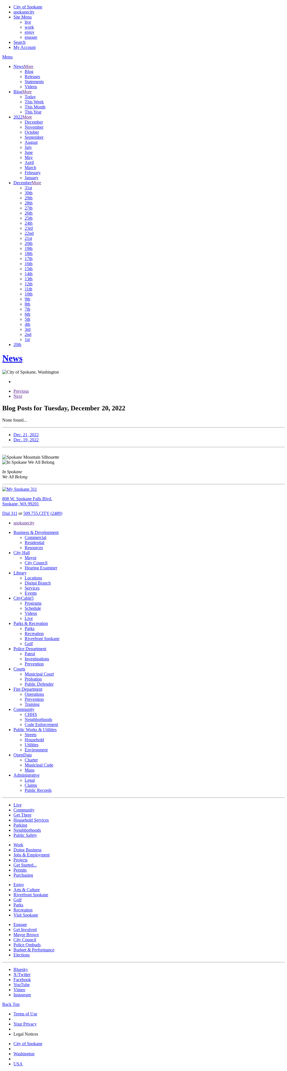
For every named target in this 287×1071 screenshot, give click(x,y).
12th (29, 283)
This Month (35, 106)
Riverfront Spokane (42, 638)
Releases (32, 76)
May (29, 157)
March (30, 167)
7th (27, 309)
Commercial (35, 537)
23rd (29, 228)
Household (34, 739)
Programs (33, 603)
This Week (34, 101)
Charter (31, 760)
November (34, 127)
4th (27, 324)
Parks (29, 628)
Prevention (34, 663)
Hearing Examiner (41, 567)
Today (30, 96)
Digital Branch (38, 583)
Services (32, 588)
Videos (31, 86)
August (31, 142)
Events (31, 593)
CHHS (31, 714)
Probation (33, 679)
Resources (34, 547)
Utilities (31, 744)
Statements (34, 81)
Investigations (37, 658)
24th (29, 223)
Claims (31, 785)
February (33, 172)
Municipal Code (39, 765)
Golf (29, 643)
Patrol (30, 653)
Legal (30, 780)
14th (29, 273)
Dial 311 (9, 513)
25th (29, 218)
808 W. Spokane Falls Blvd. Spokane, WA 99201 (27, 501)
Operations (34, 694)
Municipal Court (39, 674)
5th (27, 319)
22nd (29, 233)
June (29, 152)
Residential (34, 542)
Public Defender (39, 684)
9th (27, 299)
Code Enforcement (41, 724)
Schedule (33, 608)
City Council (36, 562)
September (34, 137)
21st (28, 238)
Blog (29, 71)
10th (29, 294)
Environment (36, 749)
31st (28, 187)
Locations (33, 578)
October (32, 132)
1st (27, 339)
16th (29, 263)
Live (29, 618)
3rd (28, 329)
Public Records (38, 790)
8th (27, 304)
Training (32, 704)
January (31, 177)
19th (29, 248)
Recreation (34, 633)
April (29, 162)
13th (29, 278)
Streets (30, 734)
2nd (28, 334)
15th (29, 268)
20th (29, 243)
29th (29, 197)
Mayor (30, 557)
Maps (29, 770)
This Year (33, 112)
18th (29, 253)
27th (29, 208)
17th (29, 258)
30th (29, 192)
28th (29, 203)
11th (28, 288)
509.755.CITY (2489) (42, 513)
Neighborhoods (38, 719)
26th (29, 213)
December (34, 122)
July (28, 147)
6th (27, 314)
